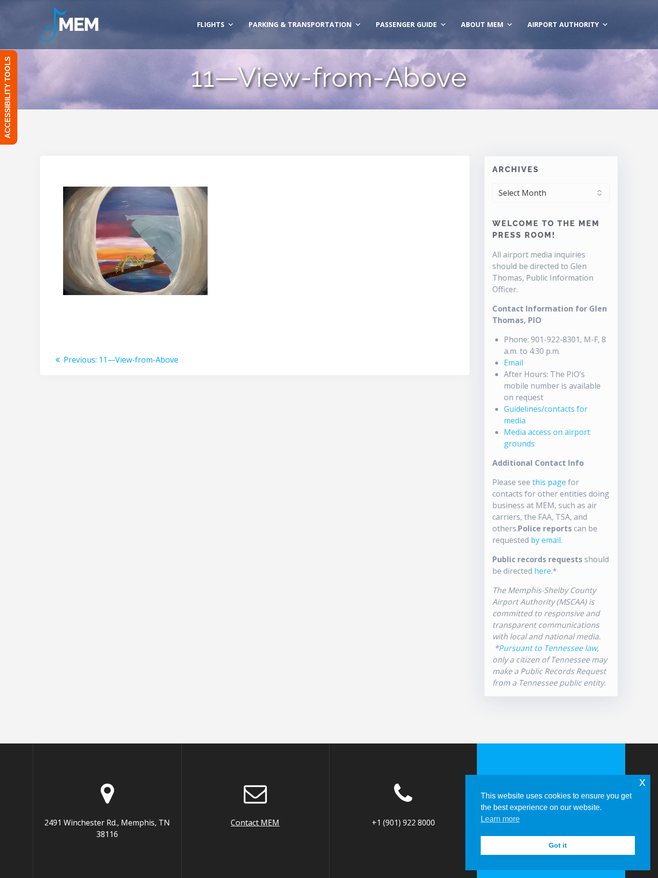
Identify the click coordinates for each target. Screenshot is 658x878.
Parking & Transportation (300, 24)
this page (549, 482)
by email (546, 540)
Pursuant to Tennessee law (548, 648)
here (542, 571)
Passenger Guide (406, 24)
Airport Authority (563, 24)
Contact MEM (255, 822)
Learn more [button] (500, 819)
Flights (210, 24)
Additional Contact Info (538, 463)
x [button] (642, 781)
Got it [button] (558, 845)
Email (513, 362)
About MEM (482, 24)
